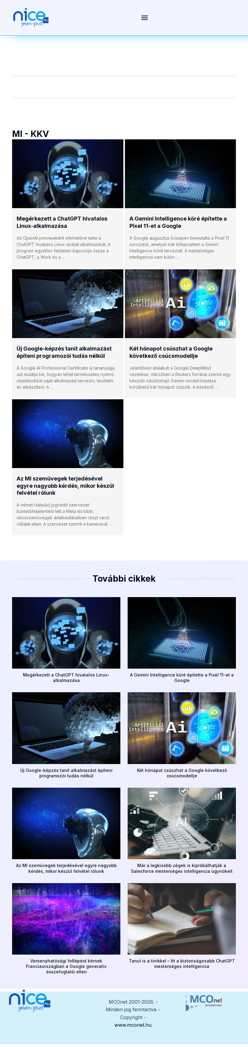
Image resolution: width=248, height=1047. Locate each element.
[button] (144, 17)
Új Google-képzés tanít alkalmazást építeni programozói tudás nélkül (66, 773)
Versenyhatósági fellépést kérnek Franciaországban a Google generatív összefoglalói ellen (66, 966)
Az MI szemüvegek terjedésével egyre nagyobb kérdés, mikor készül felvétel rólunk (65, 485)
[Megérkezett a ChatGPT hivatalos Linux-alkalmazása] (67, 173)
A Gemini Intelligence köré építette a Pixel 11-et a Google (182, 677)
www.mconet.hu (133, 1025)
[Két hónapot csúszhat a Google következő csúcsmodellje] (180, 303)
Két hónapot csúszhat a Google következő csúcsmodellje (182, 773)
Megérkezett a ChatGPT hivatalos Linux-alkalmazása (66, 677)
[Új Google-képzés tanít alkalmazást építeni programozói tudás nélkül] (67, 303)
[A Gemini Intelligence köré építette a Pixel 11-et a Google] (180, 173)
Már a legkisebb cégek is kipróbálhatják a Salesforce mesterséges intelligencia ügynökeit (182, 868)
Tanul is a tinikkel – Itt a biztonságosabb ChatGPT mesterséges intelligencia (182, 963)
